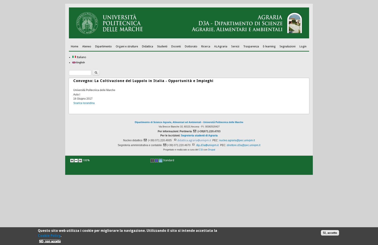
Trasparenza (251, 46)
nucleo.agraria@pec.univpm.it (237, 140)
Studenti (162, 46)
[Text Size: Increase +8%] (72, 160)
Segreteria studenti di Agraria (199, 135)
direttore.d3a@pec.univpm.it (243, 145)
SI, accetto (330, 232)
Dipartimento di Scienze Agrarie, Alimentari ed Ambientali (168, 122)
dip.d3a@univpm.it (207, 145)
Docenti (176, 46)
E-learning (269, 46)
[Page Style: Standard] (160, 160)
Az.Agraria (220, 46)
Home (74, 46)
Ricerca (205, 46)
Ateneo (86, 46)
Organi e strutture (127, 46)
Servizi (235, 46)
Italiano (81, 57)
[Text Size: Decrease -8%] (76, 160)
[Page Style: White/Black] (152, 160)
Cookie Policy (49, 235)
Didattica (147, 46)
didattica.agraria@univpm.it (194, 140)
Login (302, 46)
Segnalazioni (288, 46)
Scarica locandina (84, 103)
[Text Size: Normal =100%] (80, 160)
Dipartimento (103, 46)
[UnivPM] (189, 37)
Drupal (211, 149)
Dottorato (191, 46)
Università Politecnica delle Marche (223, 122)
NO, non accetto (50, 241)
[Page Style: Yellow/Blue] (156, 160)
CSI (201, 149)
